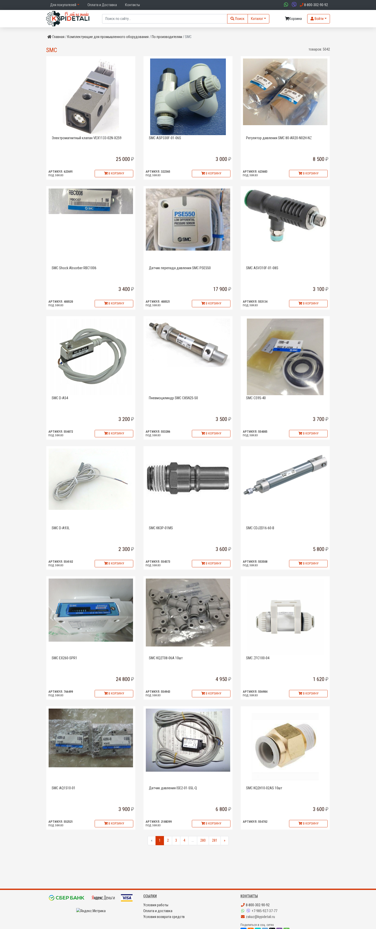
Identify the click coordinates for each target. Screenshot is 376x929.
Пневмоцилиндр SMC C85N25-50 (173, 398)
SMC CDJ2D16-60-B (260, 528)
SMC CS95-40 (256, 398)
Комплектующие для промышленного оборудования (108, 37)
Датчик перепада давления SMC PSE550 (180, 268)
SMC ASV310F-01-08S (262, 268)
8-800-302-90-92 (257, 905)
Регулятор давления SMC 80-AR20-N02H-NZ (279, 138)
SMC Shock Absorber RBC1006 (74, 268)
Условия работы (155, 905)
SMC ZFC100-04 (257, 658)
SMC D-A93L (61, 528)
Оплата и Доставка (102, 5)
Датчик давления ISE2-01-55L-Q (173, 788)
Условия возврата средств (164, 917)
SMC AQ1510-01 (63, 788)
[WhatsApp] (243, 911)
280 (203, 840)
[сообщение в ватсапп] (285, 5)
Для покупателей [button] (63, 5)
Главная (58, 37)
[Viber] (249, 911)
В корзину (116, 173)
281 (214, 840)
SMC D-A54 (60, 398)
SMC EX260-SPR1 (64, 658)
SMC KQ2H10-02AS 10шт (264, 788)
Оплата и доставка (157, 911)
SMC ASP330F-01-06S (165, 138)
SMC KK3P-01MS (161, 528)
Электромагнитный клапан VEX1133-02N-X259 (86, 138)
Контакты (132, 5)
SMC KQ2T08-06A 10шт (166, 658)
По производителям (167, 37)
